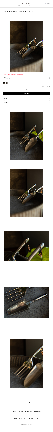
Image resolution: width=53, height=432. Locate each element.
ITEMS (29, 5)
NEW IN (19, 5)
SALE (33, 5)
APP (31, 405)
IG (23, 405)
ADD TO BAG (26, 93)
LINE (25, 405)
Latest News (14, 411)
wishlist (49, 78)
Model (4, 100)
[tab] (4, 83)
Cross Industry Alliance (28, 411)
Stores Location (20, 411)
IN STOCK (24, 5)
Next (49, 15)
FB (21, 405)
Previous (6, 15)
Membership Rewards (37, 411)
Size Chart (5, 98)
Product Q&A (5, 102)
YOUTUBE (28, 405)
